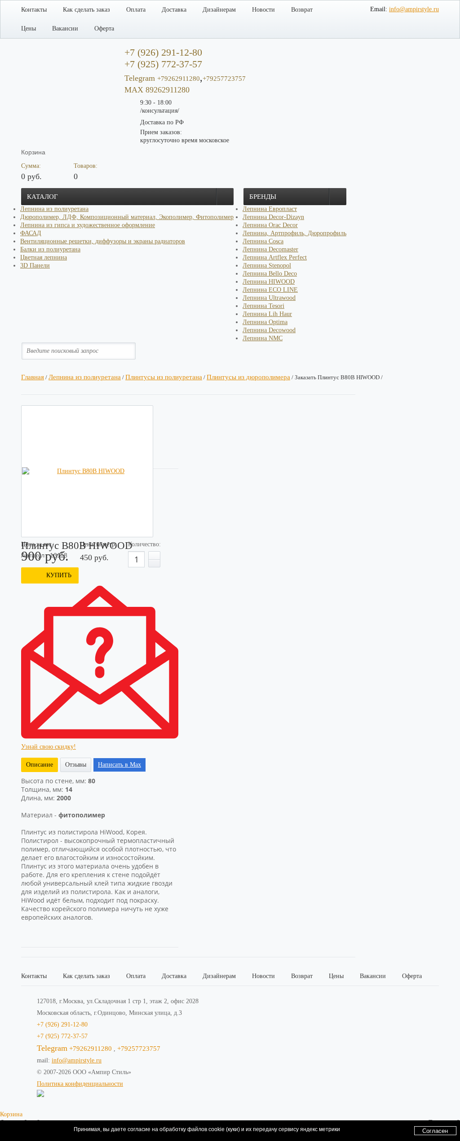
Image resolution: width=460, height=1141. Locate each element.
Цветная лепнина (43, 257)
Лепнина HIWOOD (269, 281)
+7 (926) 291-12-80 (62, 1024)
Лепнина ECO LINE (270, 289)
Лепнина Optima (265, 322)
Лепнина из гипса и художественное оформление (87, 225)
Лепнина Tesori (263, 306)
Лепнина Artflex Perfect (275, 257)
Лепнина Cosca (263, 241)
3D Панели (35, 265)
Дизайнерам (219, 9)
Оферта (104, 28)
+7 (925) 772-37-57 (62, 1036)
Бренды (262, 196)
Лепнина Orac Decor (270, 225)
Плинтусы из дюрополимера (248, 377)
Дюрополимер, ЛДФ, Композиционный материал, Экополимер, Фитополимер (127, 217)
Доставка (174, 9)
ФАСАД (30, 233)
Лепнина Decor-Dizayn (273, 217)
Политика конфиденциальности (80, 1083)
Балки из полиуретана (50, 249)
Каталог (42, 196)
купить (58, 575)
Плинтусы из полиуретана (163, 377)
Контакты (34, 9)
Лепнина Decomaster (270, 249)
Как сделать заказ (86, 9)
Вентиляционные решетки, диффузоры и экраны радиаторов (102, 241)
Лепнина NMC (263, 338)
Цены (28, 28)
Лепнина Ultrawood (269, 297)
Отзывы (75, 764)
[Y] (136, 351)
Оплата (136, 9)
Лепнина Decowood (269, 330)
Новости (263, 9)
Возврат (302, 9)
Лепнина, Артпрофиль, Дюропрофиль (294, 233)
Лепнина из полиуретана (54, 209)
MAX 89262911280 (157, 89)
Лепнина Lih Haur (267, 314)
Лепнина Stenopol (267, 265)
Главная (32, 377)
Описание (39, 764)
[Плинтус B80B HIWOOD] (87, 471)
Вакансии (65, 28)
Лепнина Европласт (270, 209)
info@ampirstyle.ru (414, 9)
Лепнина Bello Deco (270, 273)
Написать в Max (119, 764)
